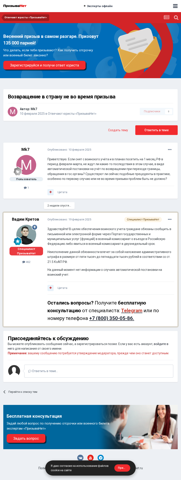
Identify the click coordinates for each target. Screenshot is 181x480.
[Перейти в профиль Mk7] (12, 111)
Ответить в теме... (44, 371)
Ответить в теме (156, 130)
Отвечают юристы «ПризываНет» (72, 113)
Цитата (62, 192)
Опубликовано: (69, 149)
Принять (123, 467)
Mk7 (34, 109)
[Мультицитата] (50, 192)
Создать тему (118, 130)
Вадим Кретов (25, 219)
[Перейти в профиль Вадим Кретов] (26, 235)
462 (27, 262)
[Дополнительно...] (169, 149)
